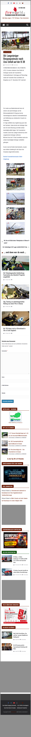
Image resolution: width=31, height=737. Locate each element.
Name (3, 377)
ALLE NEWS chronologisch (22, 705)
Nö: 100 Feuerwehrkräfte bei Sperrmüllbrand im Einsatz (16, 442)
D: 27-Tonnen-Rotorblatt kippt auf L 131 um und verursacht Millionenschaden (18, 434)
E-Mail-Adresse (5, 385)
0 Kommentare (15, 65)
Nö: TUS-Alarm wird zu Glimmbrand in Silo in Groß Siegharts (14, 329)
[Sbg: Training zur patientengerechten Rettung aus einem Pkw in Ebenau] (15, 285)
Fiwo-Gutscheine (24, 18)
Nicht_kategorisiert (7, 52)
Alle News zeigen (6, 18)
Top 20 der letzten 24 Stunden (10, 708)
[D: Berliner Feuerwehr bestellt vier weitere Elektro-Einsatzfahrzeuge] (7, 572)
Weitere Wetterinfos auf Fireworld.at (15, 423)
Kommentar (4, 351)
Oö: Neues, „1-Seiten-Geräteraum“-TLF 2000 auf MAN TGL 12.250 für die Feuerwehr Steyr (20, 559)
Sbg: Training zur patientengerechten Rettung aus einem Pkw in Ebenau (13, 302)
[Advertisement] (14, 515)
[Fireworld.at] (4, 25)
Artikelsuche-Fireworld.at (22, 708)
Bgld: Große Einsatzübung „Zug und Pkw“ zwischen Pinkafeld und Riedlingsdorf (20, 635)
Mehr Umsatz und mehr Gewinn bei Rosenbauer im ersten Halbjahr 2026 (15, 499)
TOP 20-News (15, 18)
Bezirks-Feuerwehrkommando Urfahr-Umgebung (12, 157)
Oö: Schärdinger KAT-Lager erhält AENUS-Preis (15, 247)
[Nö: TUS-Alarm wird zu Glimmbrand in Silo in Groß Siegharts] (15, 312)
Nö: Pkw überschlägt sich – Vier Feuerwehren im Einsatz (17, 450)
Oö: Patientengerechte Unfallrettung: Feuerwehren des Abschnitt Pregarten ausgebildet (14, 275)
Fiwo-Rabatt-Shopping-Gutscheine (9, 705)
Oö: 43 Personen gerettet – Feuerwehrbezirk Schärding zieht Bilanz (20, 647)
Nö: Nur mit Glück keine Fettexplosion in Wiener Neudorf (16, 241)
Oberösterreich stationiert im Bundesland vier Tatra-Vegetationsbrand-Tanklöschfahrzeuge (14, 492)
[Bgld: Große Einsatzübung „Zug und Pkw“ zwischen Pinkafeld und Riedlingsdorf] (7, 636)
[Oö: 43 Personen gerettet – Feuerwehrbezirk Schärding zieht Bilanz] (7, 648)
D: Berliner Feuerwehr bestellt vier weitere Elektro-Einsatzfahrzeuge (20, 571)
